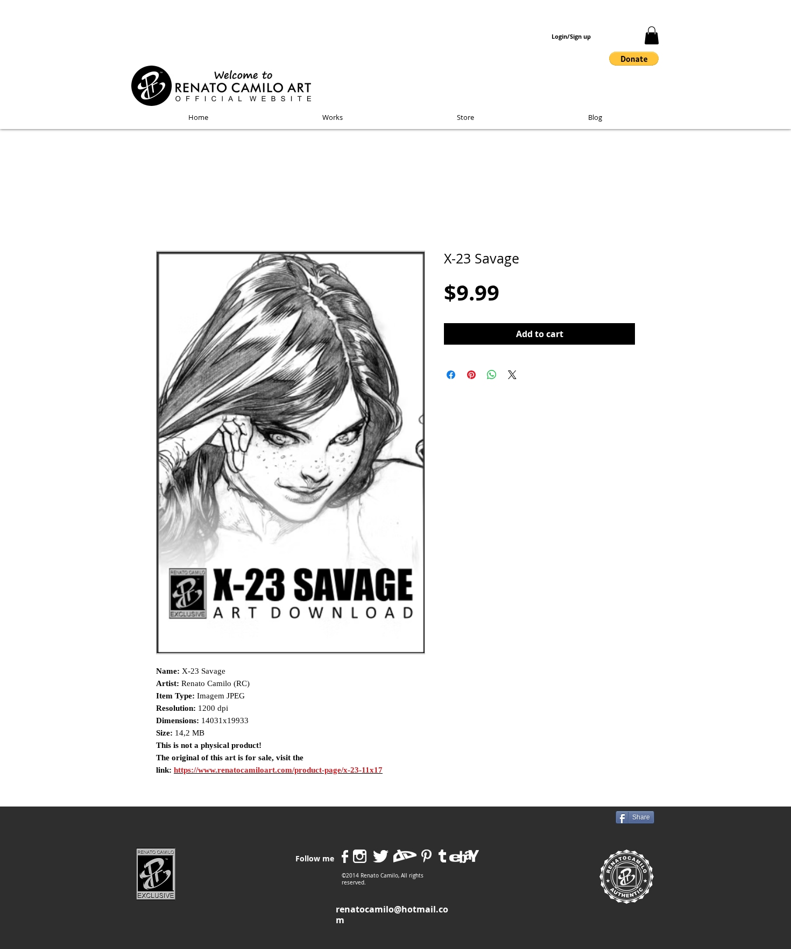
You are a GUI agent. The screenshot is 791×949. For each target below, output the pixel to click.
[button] (651, 35)
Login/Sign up (571, 36)
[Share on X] (512, 374)
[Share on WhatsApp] (491, 374)
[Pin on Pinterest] (471, 374)
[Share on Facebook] (450, 374)
